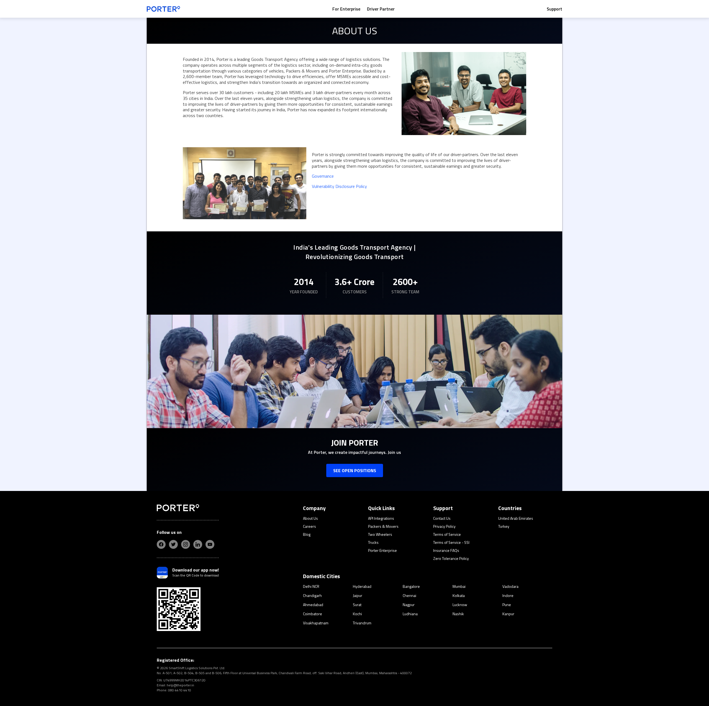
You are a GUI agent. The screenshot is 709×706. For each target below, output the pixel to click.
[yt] (209, 544)
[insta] (185, 544)
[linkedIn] (197, 544)
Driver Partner (381, 9)
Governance (323, 176)
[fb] (161, 544)
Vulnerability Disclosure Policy (339, 186)
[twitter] (173, 544)
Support (554, 9)
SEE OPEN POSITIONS (354, 470)
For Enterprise (346, 9)
